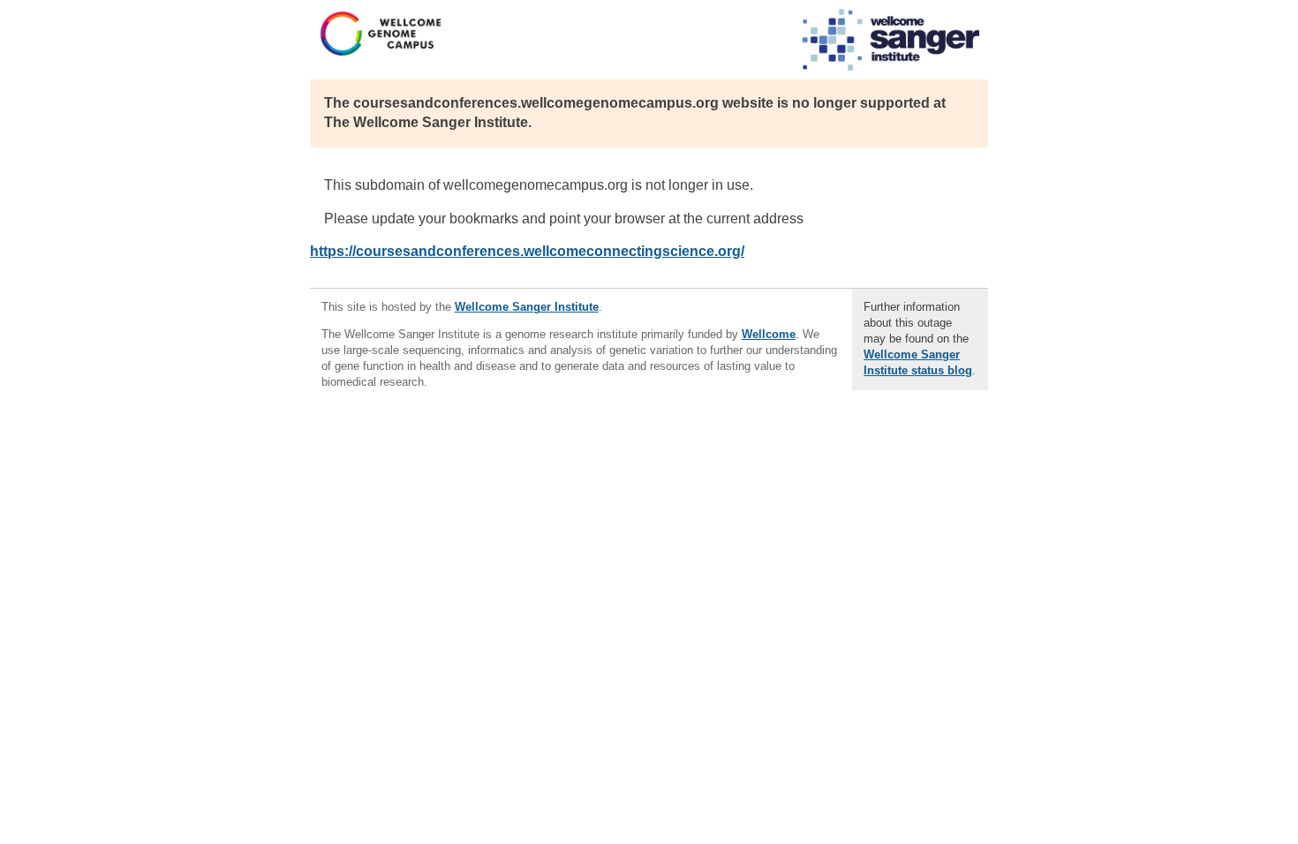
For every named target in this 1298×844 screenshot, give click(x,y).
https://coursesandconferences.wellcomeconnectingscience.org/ (527, 251)
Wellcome (769, 334)
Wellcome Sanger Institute (527, 306)
